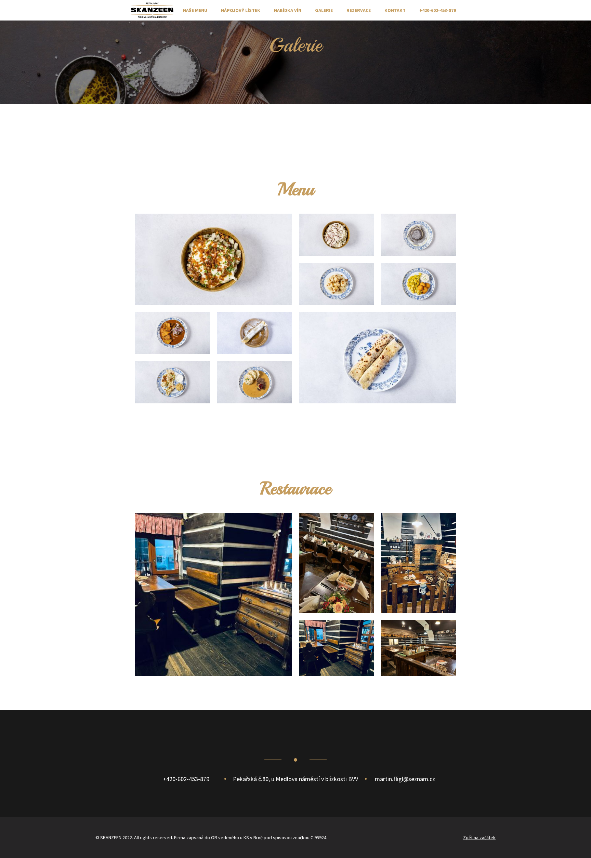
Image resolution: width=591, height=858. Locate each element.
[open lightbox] (213, 259)
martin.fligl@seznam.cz (405, 779)
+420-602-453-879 (437, 10)
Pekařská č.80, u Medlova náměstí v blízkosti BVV (295, 779)
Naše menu (195, 10)
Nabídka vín (287, 10)
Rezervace (358, 10)
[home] (152, 10)
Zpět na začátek (479, 837)
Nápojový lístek (240, 10)
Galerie (324, 10)
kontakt (395, 10)
